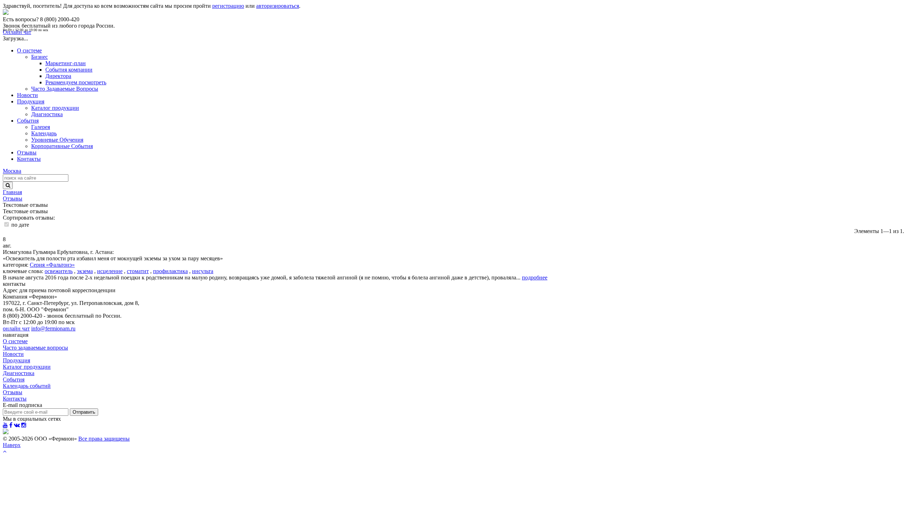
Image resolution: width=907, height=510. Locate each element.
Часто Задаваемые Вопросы (64, 89)
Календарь (44, 133)
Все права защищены (104, 439)
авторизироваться (277, 6)
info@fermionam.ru (53, 328)
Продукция (30, 101)
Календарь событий (27, 386)
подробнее (534, 277)
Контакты (29, 159)
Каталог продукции (55, 108)
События (28, 121)
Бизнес (39, 57)
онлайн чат (16, 328)
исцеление (110, 271)
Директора (58, 76)
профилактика (170, 271)
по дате (19, 225)
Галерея (40, 127)
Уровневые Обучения (57, 140)
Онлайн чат (17, 32)
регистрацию (228, 6)
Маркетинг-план (65, 63)
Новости (27, 95)
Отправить (84, 412)
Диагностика (47, 114)
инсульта (202, 271)
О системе (29, 50)
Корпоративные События (62, 146)
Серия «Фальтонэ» (52, 265)
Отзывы (26, 152)
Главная (12, 192)
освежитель (59, 271)
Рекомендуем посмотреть (75, 82)
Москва (12, 171)
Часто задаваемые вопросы (35, 348)
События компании (68, 70)
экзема (85, 271)
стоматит (138, 271)
